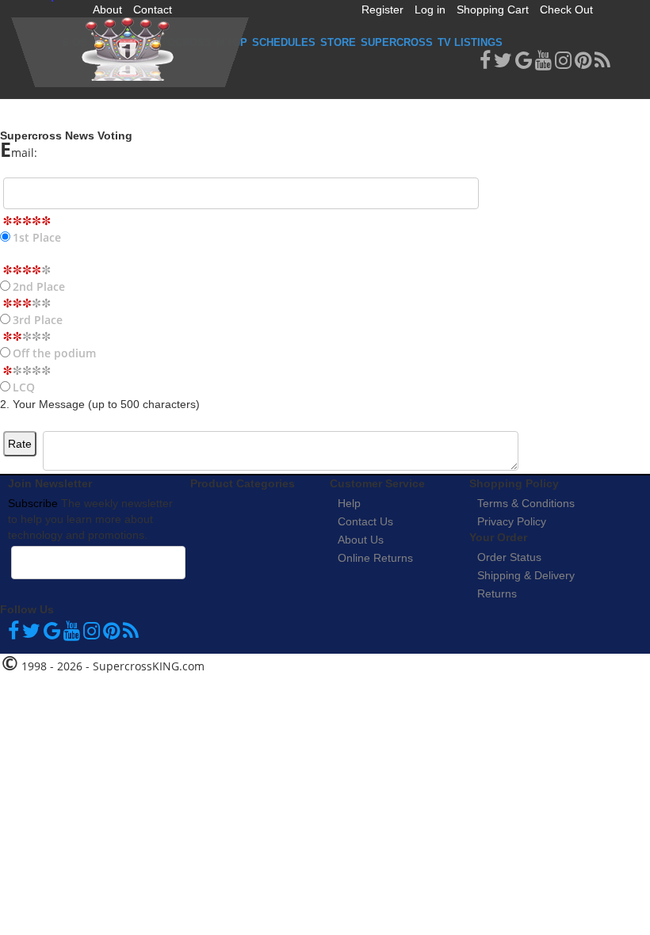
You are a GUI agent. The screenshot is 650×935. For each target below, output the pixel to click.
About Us (361, 539)
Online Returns (375, 557)
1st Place (37, 237)
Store (338, 42)
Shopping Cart (493, 9)
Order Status (509, 557)
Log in (430, 9)
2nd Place (39, 286)
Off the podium (54, 353)
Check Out (566, 9)
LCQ (24, 387)
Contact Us (365, 521)
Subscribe (33, 503)
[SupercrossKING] (130, 52)
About (107, 9)
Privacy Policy (511, 521)
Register (382, 9)
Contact (152, 9)
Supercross (397, 42)
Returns (497, 593)
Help (349, 503)
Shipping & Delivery (526, 575)
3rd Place (38, 319)
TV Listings (470, 42)
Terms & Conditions (526, 503)
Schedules (283, 42)
